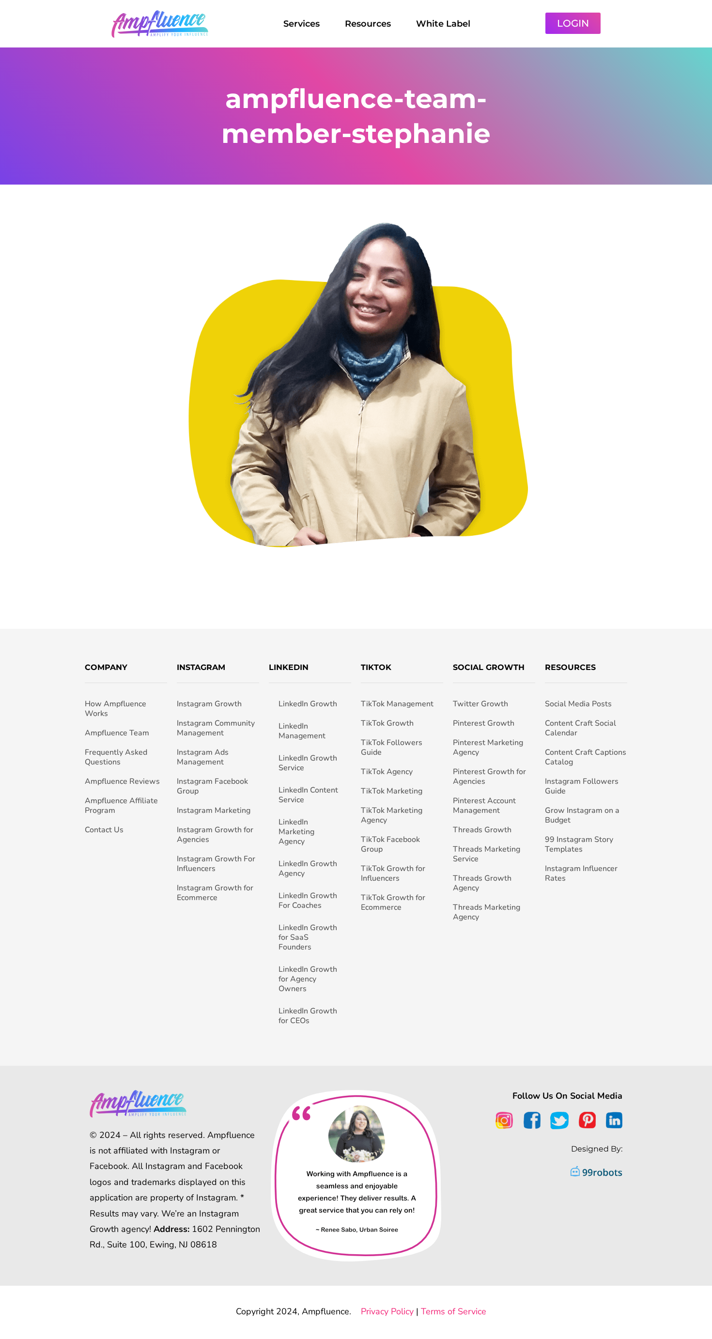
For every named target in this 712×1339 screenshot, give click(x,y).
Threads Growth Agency (482, 883)
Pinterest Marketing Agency (488, 747)
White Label (443, 23)
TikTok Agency (387, 771)
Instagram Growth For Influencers (216, 864)
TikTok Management (397, 704)
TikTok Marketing (391, 791)
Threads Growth (482, 830)
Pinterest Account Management (484, 805)
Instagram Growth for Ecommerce (215, 893)
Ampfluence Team (117, 733)
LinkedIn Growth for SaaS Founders (308, 937)
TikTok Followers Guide (391, 747)
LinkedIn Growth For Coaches (308, 900)
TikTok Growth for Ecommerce (393, 902)
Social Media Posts (578, 704)
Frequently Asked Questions (116, 757)
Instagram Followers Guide (582, 786)
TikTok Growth (387, 723)
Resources (368, 23)
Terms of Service (453, 1311)
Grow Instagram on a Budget (582, 815)
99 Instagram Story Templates (579, 844)
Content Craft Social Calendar (580, 728)
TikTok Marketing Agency (391, 815)
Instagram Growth (209, 704)
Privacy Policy (387, 1311)
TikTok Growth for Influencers (393, 873)
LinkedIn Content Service (308, 795)
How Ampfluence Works (115, 709)
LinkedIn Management (302, 731)
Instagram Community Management (216, 728)
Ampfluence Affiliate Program (121, 805)
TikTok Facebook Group (390, 844)
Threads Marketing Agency (486, 912)
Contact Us (104, 830)
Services (301, 23)
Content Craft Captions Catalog (585, 757)
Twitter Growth (480, 704)
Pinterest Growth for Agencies (489, 776)
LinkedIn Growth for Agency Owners (308, 979)
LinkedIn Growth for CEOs (308, 1016)
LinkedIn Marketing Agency (296, 832)
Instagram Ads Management (203, 757)
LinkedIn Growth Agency (308, 868)
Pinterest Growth (483, 723)
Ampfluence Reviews (122, 781)
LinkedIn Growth (308, 704)
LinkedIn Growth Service (308, 763)
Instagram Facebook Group (212, 786)
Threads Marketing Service (486, 854)
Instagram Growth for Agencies (215, 835)
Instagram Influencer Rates (581, 873)
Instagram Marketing (213, 810)
